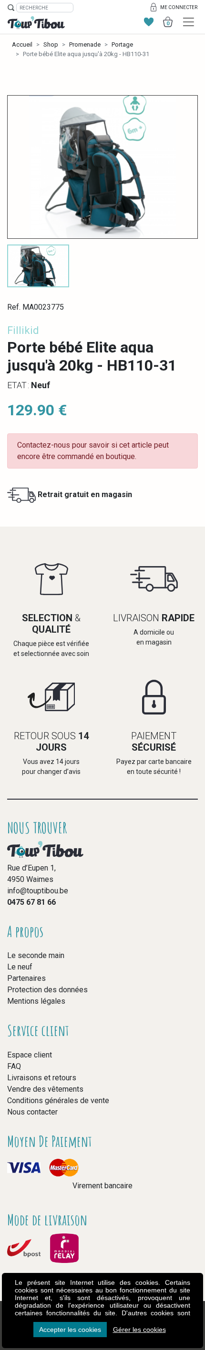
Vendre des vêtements (45, 1089)
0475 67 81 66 (31, 902)
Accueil (22, 44)
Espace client (29, 1054)
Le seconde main (35, 955)
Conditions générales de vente (58, 1100)
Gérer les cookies (139, 1329)
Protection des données (47, 989)
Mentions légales (36, 1001)
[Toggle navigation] (188, 22)
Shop (50, 44)
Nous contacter (32, 1111)
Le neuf (19, 966)
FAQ (14, 1066)
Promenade (85, 44)
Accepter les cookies (70, 1329)
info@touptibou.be (37, 890)
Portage (122, 44)
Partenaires (26, 978)
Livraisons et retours (41, 1077)
